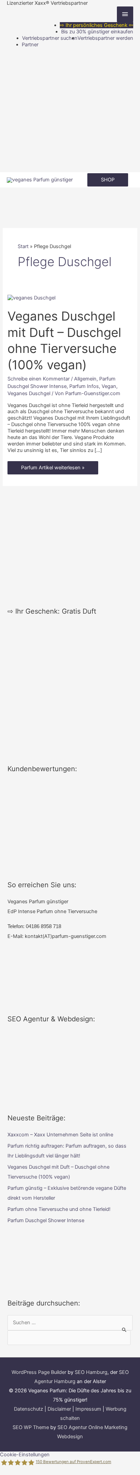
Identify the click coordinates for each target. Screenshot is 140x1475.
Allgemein (85, 379)
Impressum (88, 1409)
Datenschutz (28, 1409)
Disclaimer (59, 1409)
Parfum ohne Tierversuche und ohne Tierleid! (58, 1209)
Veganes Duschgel (28, 393)
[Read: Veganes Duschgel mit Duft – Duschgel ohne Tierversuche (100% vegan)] (31, 297)
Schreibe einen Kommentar (38, 379)
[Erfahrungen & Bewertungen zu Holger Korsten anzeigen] (69, 823)
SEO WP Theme (31, 1427)
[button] (107, 180)
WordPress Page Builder (39, 1372)
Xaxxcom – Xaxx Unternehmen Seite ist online (60, 1135)
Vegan (109, 386)
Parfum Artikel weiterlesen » (53, 469)
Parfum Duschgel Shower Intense (45, 1220)
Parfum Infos (84, 386)
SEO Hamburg (91, 1372)
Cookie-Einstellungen (25, 1455)
